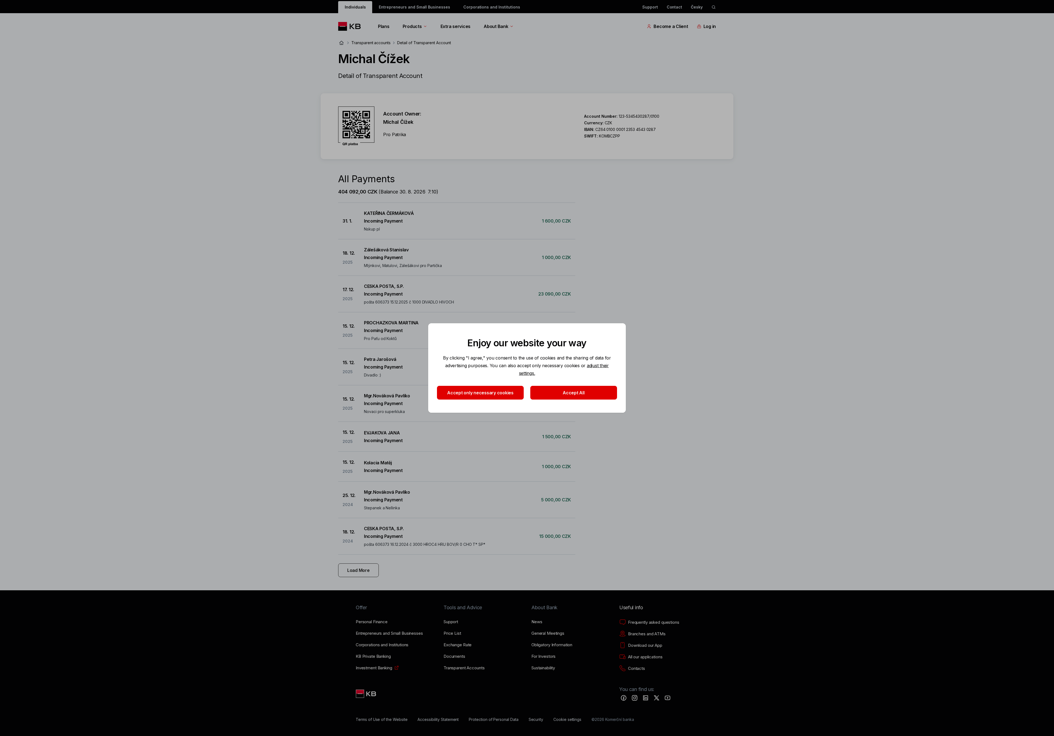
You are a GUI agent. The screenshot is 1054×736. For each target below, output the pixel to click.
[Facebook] (623, 697)
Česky (697, 7)
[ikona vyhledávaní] (713, 7)
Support (650, 7)
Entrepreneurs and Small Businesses (414, 7)
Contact (674, 7)
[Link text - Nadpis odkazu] (366, 693)
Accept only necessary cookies (480, 392)
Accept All (573, 392)
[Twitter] (656, 697)
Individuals (355, 7)
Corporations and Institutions (491, 7)
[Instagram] (634, 697)
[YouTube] (667, 697)
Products (412, 26)
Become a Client (671, 26)
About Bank (496, 26)
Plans (383, 26)
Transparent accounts (371, 42)
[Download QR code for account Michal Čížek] (356, 126)
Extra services (455, 26)
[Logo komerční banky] (351, 26)
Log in (709, 26)
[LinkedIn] (645, 697)
